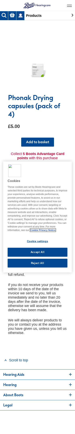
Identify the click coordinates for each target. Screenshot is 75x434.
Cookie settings (37, 241)
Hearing (10, 385)
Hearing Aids (13, 374)
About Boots (13, 395)
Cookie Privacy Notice (43, 230)
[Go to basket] (12, 15)
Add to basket (37, 142)
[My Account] (20, 15)
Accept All (38, 252)
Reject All (37, 262)
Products (34, 16)
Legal (7, 405)
